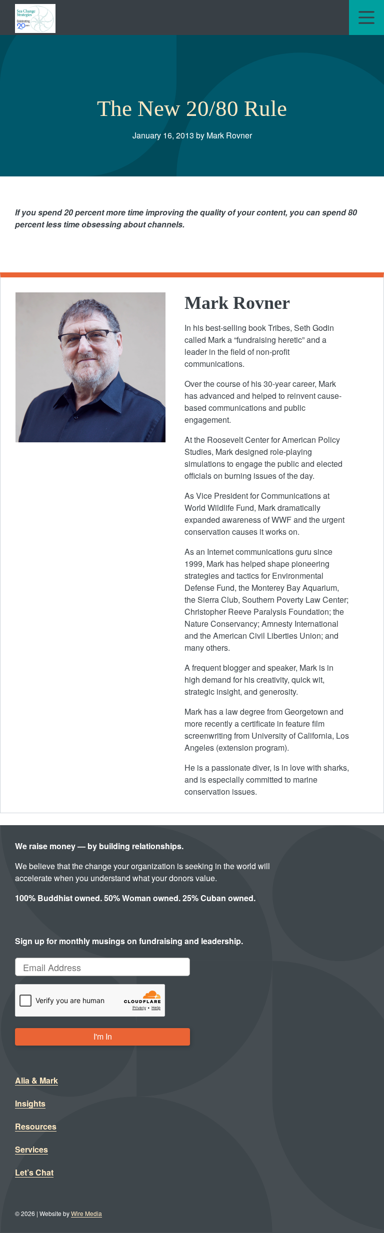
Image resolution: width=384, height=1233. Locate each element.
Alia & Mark (36, 1080)
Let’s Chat (34, 1172)
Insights (30, 1103)
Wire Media (86, 1213)
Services (31, 1149)
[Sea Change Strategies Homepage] (35, 17)
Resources (35, 1126)
